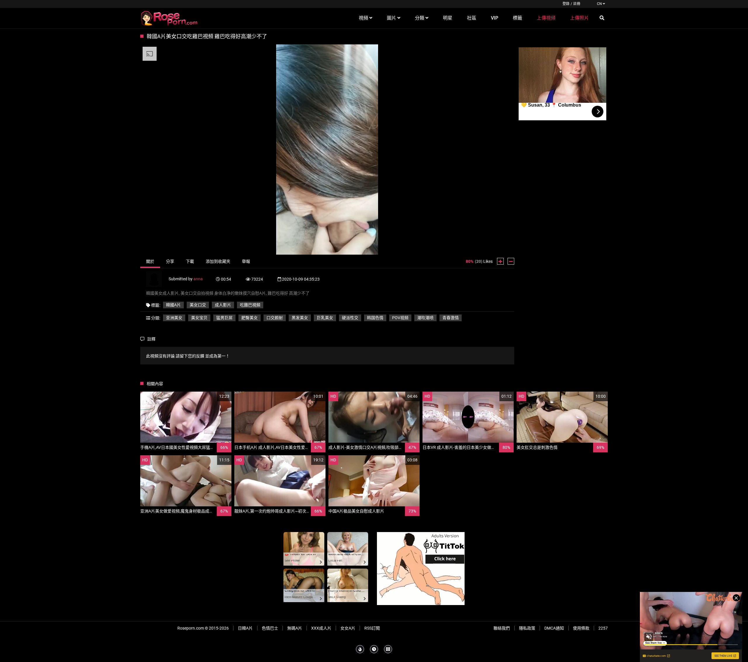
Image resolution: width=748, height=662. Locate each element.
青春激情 (450, 317)
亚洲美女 (174, 317)
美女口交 (198, 305)
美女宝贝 (199, 317)
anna (198, 278)
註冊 (576, 4)
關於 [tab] (150, 261)
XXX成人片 (321, 628)
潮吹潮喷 (425, 317)
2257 (603, 628)
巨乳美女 (325, 317)
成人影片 (223, 305)
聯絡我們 (502, 628)
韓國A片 (173, 305)
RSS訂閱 (372, 628)
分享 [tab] (170, 261)
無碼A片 (294, 628)
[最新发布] (374, 649)
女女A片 (347, 628)
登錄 (565, 4)
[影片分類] (388, 649)
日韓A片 (245, 628)
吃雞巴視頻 (250, 305)
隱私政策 (527, 628)
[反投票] (511, 261)
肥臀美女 (249, 317)
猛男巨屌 (224, 317)
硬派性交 (350, 317)
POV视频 (400, 317)
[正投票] (500, 261)
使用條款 (581, 628)
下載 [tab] (190, 261)
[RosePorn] (169, 18)
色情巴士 (270, 628)
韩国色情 (375, 317)
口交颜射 (274, 317)
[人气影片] (360, 649)
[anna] (157, 278)
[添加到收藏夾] (213, 396)
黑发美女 (300, 317)
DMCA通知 (554, 628)
